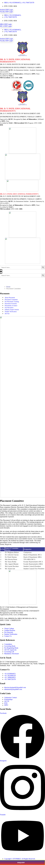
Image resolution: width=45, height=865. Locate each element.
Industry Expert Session (12, 309)
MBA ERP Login (6, 24)
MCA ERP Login (6, 26)
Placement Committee (11, 299)
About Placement (10, 297)
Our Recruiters (9, 307)
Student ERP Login (6, 10)
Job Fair (7, 313)
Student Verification (11, 311)
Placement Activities (11, 303)
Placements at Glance (11, 305)
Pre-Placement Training (12, 301)
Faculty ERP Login (6, 11)
